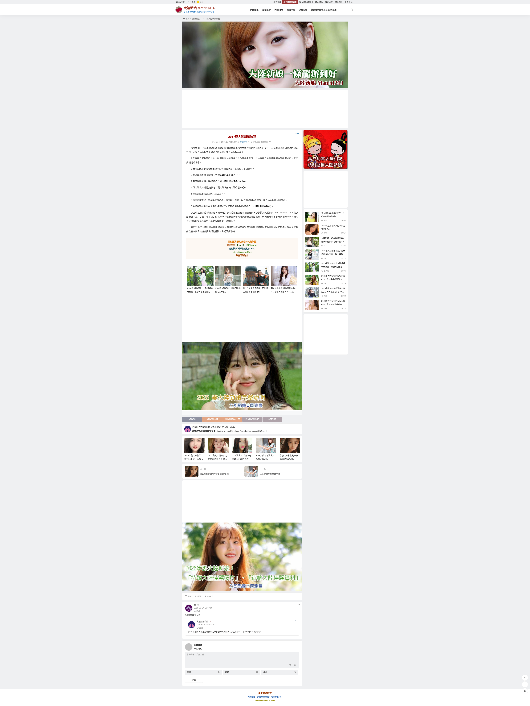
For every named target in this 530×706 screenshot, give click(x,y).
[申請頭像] (297, 646)
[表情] (295, 665)
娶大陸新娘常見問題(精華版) (324, 10)
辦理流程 (196, 19)
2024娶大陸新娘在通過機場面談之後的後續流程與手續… (193, 459)
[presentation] (284, 442)
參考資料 (349, 2)
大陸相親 (279, 10)
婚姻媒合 (266, 10)
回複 (198, 611)
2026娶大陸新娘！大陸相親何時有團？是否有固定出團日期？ (200, 291)
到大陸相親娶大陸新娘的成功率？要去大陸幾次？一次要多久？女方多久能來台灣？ (283, 291)
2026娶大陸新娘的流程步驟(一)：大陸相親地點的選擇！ (333, 304)
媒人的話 (319, 2)
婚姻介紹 (291, 10)
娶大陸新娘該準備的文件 (232, 181)
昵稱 (189, 672)
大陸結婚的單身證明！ (226, 175)
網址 (265, 672)
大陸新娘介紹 (212, 419)
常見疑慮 (329, 2)
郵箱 (227, 672)
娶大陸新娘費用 (306, 2)
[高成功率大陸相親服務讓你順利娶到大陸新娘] (325, 149)
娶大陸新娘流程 (252, 419)
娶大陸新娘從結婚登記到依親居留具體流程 (289, 459)
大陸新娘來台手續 (262, 206)
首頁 (187, 19)
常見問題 (339, 2)
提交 (194, 680)
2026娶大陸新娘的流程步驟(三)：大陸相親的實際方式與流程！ (333, 279)
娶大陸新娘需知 (290, 2)
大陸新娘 (254, 10)
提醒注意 (303, 10)
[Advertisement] (265, 109)
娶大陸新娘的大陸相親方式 (231, 187)
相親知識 (277, 2)
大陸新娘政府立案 (232, 419)
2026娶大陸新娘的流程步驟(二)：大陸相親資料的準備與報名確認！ (333, 291)
